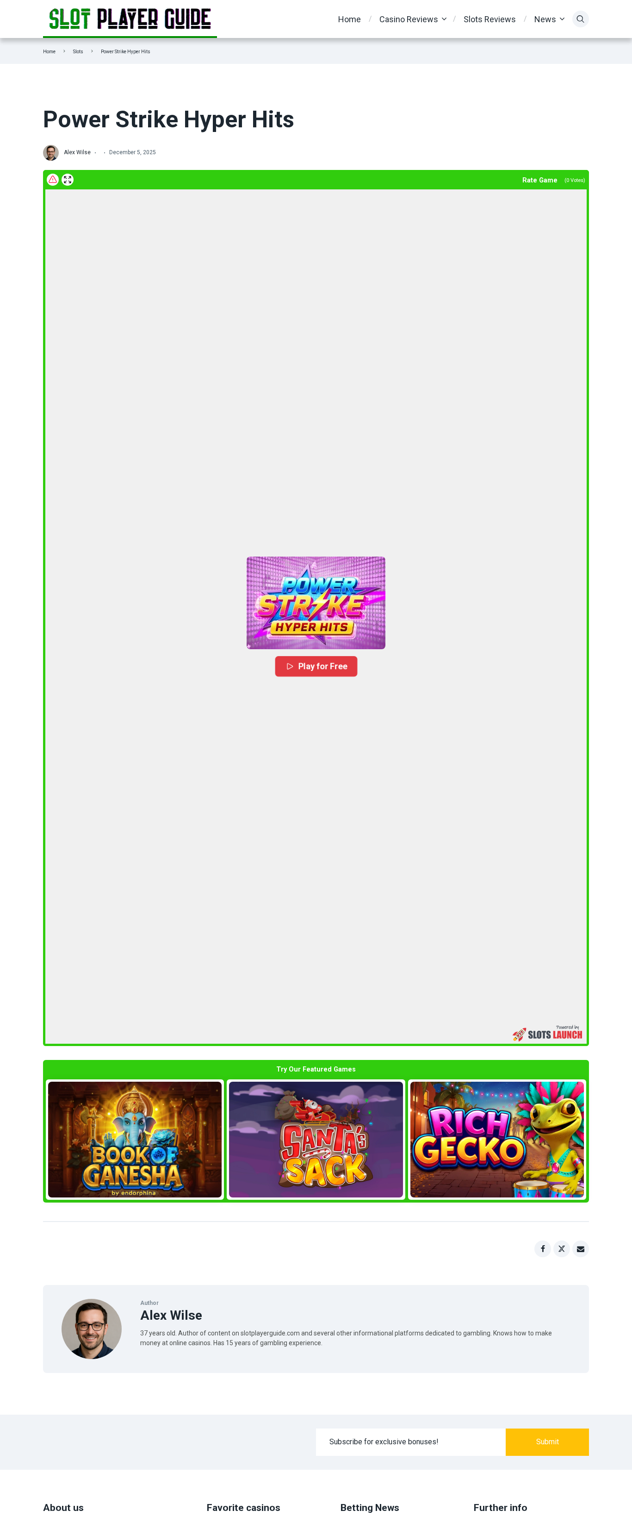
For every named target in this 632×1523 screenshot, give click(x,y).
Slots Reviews (490, 19)
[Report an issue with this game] (53, 180)
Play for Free (322, 666)
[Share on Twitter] (561, 1249)
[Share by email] (580, 1249)
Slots (78, 51)
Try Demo (135, 1139)
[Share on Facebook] (542, 1249)
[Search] (580, 19)
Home (349, 19)
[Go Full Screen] (68, 180)
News (545, 19)
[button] (316, 603)
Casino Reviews (408, 19)
